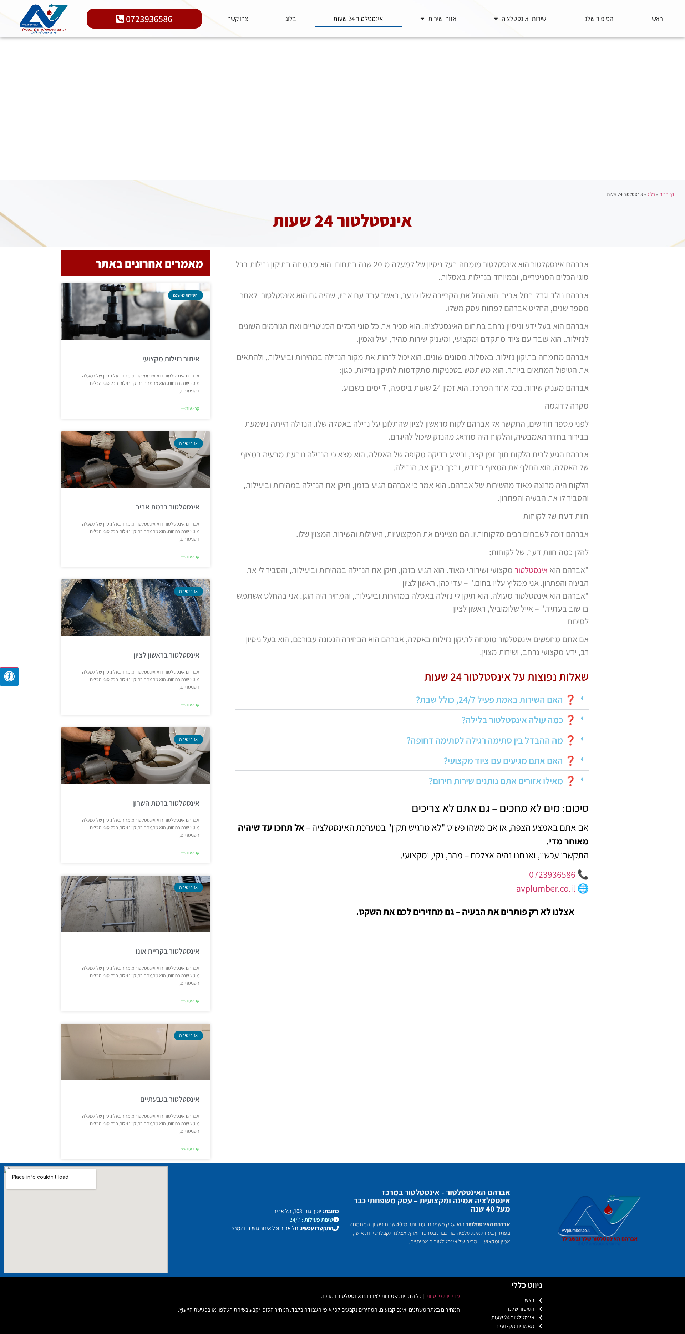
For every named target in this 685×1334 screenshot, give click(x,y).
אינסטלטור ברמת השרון (166, 803)
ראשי (656, 18)
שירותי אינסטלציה (524, 18)
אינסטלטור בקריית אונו (167, 951)
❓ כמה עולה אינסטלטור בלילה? (519, 720)
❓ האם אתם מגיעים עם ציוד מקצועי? (510, 760)
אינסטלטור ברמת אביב (167, 507)
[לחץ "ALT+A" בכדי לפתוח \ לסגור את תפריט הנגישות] (9, 676)
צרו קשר (238, 18)
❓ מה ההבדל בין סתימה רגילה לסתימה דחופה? (491, 740)
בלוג (290, 18)
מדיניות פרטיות (442, 1296)
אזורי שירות (442, 18)
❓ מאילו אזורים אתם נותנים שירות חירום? (502, 781)
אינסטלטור (531, 569)
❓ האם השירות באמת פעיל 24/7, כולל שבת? (496, 699)
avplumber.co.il (545, 888)
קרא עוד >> (190, 408)
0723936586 (552, 874)
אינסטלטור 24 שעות (358, 18)
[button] (412, 699)
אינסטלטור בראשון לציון (166, 655)
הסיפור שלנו (598, 18)
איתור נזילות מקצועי (170, 359)
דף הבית (666, 194)
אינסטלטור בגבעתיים (169, 1099)
